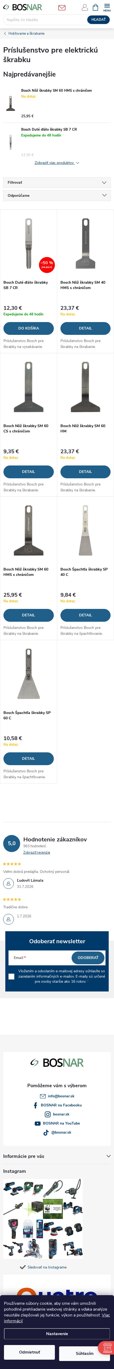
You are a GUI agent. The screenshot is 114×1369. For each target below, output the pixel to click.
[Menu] (107, 7)
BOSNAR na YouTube (61, 1123)
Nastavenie (57, 1334)
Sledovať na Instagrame (47, 1267)
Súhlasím (85, 1353)
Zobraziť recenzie (36, 852)
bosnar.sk (61, 1114)
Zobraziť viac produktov (55, 163)
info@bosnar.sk (61, 1096)
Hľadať (98, 19)
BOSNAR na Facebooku (61, 1105)
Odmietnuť (29, 1352)
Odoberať (88, 957)
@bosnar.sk (61, 1132)
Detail (85, 328)
